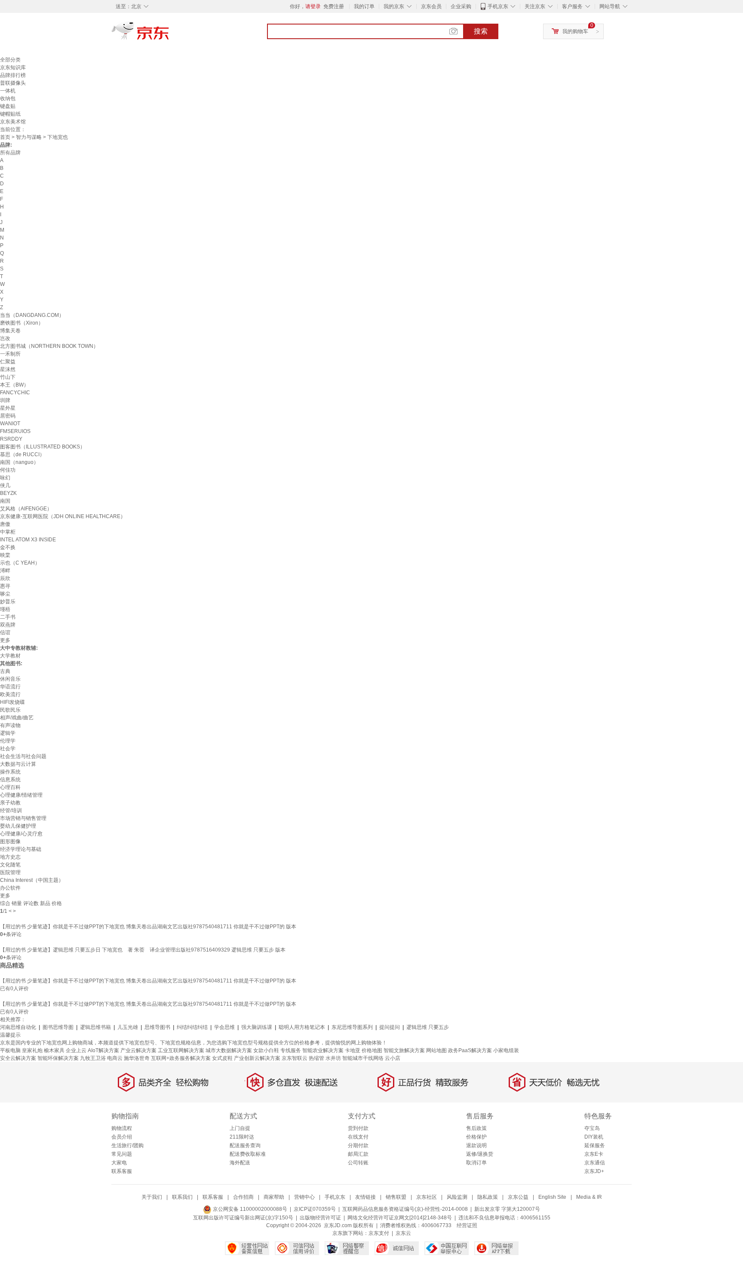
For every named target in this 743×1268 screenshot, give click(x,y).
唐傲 (5, 524)
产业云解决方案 (138, 1050)
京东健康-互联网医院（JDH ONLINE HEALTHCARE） (63, 516)
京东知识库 (13, 67)
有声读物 (10, 725)
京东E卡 (593, 1154)
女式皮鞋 (222, 1058)
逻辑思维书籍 (95, 1027)
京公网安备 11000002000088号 (249, 1209)
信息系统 (10, 780)
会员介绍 (121, 1137)
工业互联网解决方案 (181, 1050)
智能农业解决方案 (323, 1050)
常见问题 (121, 1154)
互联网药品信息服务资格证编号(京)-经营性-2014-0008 (405, 1209)
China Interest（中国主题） (32, 880)
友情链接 (365, 1197)
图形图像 (10, 841)
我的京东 (394, 6)
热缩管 (316, 1058)
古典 (5, 671)
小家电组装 (506, 1050)
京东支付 (378, 1233)
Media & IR (589, 1197)
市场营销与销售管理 (23, 818)
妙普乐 (7, 602)
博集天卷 (10, 331)
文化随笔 (10, 865)
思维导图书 (157, 1027)
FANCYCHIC (15, 393)
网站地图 (436, 1050)
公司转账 (358, 1163)
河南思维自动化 (18, 1027)
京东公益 (518, 1197)
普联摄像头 (13, 83)
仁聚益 (7, 362)
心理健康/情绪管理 (21, 795)
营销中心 (304, 1197)
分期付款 (358, 1145)
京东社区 (426, 1197)
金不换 (7, 547)
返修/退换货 (479, 1154)
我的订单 (364, 6)
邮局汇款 (358, 1154)
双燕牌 (7, 625)
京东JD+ (594, 1171)
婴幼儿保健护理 (18, 826)
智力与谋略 (29, 137)
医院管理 (10, 872)
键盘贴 (7, 106)
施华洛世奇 (137, 1058)
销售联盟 (396, 1197)
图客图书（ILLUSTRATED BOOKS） (42, 447)
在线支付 (358, 1137)
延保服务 (594, 1145)
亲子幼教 (10, 803)
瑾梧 (5, 609)
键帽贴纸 (10, 114)
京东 (169, 34)
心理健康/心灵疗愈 (21, 834)
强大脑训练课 (256, 1027)
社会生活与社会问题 (23, 756)
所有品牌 (10, 153)
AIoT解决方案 (103, 1050)
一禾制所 (10, 354)
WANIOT (10, 424)
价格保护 (476, 1137)
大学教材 (10, 656)
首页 (5, 137)
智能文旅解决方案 (404, 1050)
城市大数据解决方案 (229, 1050)
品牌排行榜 (13, 75)
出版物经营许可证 (320, 1218)
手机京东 (498, 6)
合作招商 (243, 1197)
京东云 (403, 1233)
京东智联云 (294, 1058)
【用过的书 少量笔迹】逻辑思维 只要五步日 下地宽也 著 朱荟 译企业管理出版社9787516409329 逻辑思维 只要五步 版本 (143, 950)
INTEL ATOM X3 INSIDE (28, 540)
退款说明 (476, 1145)
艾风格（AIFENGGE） (26, 509)
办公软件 (10, 888)
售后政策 (476, 1128)
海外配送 (240, 1163)
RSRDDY (11, 439)
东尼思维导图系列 (352, 1027)
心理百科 (10, 787)
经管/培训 (11, 810)
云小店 (392, 1058)
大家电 (119, 1163)
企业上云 (76, 1050)
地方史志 (10, 857)
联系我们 (182, 1197)
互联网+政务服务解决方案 (181, 1058)
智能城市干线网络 (363, 1058)
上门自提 (240, 1128)
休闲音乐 (10, 679)
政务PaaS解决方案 (470, 1050)
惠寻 (5, 586)
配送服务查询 (245, 1145)
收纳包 (7, 98)
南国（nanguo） (19, 462)
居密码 (7, 416)
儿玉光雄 (127, 1027)
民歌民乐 (10, 710)
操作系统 (10, 772)
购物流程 (121, 1128)
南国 (5, 501)
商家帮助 (274, 1197)
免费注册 (333, 6)
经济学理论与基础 (20, 849)
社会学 (7, 749)
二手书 (7, 617)
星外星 (7, 408)
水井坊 (333, 1058)
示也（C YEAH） (20, 563)
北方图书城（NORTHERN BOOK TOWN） (49, 346)
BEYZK (8, 493)
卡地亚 (352, 1050)
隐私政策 (487, 1197)
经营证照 (467, 1225)
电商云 (115, 1058)
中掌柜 (7, 532)
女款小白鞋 (266, 1050)
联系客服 (121, 1171)
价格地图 (372, 1050)
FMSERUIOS (15, 431)
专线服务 (290, 1050)
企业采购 (461, 6)
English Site (552, 1197)
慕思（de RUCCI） (22, 454)
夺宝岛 (592, 1128)
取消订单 (476, 1163)
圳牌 (5, 400)
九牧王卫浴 (93, 1058)
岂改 (5, 338)
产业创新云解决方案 (257, 1058)
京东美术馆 (13, 122)
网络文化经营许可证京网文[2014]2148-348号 (399, 1218)
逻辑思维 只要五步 (427, 1027)
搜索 (481, 31)
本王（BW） (14, 385)
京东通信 (594, 1163)
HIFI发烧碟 (12, 702)
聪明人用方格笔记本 (302, 1027)
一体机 (7, 91)
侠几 (5, 485)
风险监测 (457, 1197)
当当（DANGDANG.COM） (32, 315)
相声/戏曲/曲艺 (17, 718)
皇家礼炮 (32, 1050)
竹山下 (7, 377)
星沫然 (7, 369)
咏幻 (5, 478)
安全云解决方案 (18, 1058)
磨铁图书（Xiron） (21, 323)
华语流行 (10, 687)
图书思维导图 (58, 1027)
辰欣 (5, 578)
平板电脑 (10, 1050)
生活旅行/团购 (127, 1145)
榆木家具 (54, 1050)
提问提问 (389, 1027)
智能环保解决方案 (58, 1058)
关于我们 (151, 1197)
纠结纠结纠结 (192, 1027)
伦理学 (7, 741)
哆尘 (5, 594)
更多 (5, 640)
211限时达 (242, 1137)
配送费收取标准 (248, 1154)
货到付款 (358, 1128)
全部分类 (10, 60)
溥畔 (5, 571)
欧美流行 (10, 694)
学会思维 (224, 1027)
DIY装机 (593, 1137)
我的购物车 (575, 31)
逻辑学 (7, 733)
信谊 (5, 632)
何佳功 (7, 470)
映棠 (5, 555)
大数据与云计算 (18, 764)
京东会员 (431, 6)
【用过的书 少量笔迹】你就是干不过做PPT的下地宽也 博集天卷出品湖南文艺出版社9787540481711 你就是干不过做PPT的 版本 (148, 927)
